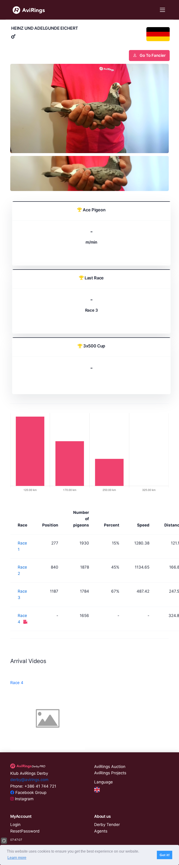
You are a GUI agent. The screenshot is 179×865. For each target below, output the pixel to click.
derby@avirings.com (29, 779)
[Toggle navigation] (162, 9)
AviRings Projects (110, 773)
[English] (97, 789)
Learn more (16, 858)
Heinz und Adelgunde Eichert (44, 28)
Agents (100, 831)
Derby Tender (107, 824)
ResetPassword (25, 831)
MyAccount (20, 816)
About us (102, 816)
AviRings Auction (109, 766)
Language (103, 782)
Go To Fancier (152, 55)
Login (15, 824)
